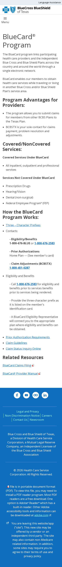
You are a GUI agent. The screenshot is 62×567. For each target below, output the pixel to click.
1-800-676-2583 (44, 243)
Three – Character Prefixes (23, 225)
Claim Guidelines (16, 343)
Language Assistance (50, 2)
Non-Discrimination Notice (22, 415)
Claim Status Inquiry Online (23, 349)
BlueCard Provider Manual (20, 373)
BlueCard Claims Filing (17, 365)
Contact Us (20, 420)
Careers (47, 415)
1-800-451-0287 (19, 268)
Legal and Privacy (28, 411)
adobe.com (41, 515)
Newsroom (37, 420)
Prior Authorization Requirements (28, 337)
